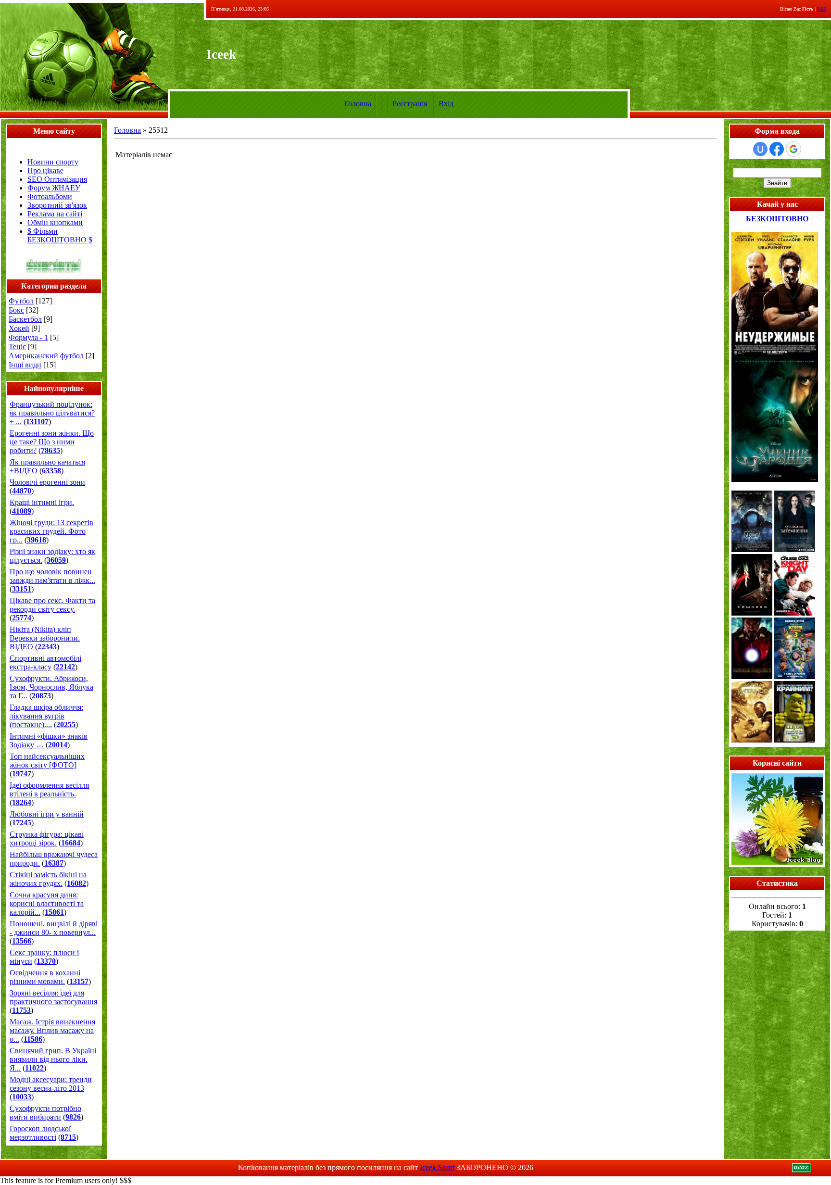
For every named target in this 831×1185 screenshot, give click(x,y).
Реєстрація (409, 104)
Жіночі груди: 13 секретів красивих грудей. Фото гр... (51, 531)
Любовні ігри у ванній (47, 814)
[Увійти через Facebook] (776, 149)
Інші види (25, 365)
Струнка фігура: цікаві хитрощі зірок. (47, 838)
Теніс (17, 346)
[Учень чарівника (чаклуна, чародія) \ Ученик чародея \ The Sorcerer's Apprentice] (774, 479)
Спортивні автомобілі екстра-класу (45, 662)
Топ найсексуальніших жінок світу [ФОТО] (47, 760)
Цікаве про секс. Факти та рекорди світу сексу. (52, 604)
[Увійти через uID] (760, 149)
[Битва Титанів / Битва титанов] (751, 740)
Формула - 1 (28, 337)
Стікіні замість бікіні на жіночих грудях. (48, 878)
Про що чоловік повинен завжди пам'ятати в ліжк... (52, 575)
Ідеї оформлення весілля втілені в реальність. (49, 789)
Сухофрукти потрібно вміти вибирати (45, 1112)
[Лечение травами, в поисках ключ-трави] (777, 862)
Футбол (21, 301)
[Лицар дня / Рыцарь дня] (794, 613)
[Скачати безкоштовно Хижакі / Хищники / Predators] (751, 613)
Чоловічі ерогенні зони (47, 482)
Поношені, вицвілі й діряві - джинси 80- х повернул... (54, 928)
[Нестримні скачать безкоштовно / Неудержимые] (774, 354)
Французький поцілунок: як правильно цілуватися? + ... (52, 413)
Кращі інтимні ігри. (42, 502)
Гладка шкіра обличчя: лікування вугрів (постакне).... (46, 716)
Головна (357, 104)
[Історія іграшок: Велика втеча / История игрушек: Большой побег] (794, 676)
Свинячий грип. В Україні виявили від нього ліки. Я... (53, 1059)
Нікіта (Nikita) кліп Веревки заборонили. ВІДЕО (45, 638)
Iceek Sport (437, 1167)
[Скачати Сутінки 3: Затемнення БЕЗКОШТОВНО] (794, 549)
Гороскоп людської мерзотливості (40, 1132)
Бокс (16, 310)
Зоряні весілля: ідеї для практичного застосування (53, 997)
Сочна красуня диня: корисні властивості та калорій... (47, 903)
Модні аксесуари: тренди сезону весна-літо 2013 (51, 1083)
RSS (821, 9)
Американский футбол (46, 356)
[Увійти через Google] (793, 149)
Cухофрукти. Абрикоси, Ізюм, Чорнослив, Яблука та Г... (51, 687)
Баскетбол (25, 319)
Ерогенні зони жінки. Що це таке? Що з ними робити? (52, 441)
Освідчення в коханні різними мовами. (45, 977)
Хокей (19, 328)
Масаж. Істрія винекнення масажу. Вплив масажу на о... (52, 1030)
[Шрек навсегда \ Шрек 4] (794, 740)
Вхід (446, 104)
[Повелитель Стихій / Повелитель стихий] (751, 549)
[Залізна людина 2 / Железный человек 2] (751, 676)
